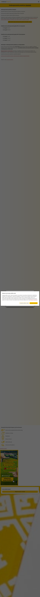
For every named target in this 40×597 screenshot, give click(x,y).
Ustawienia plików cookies (24, 303)
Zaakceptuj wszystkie (33, 303)
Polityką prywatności (33, 299)
